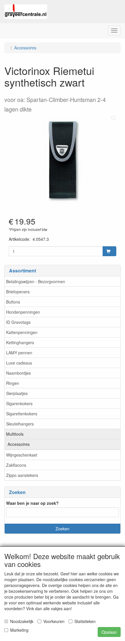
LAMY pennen (19, 352)
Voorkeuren (54, 621)
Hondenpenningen (23, 312)
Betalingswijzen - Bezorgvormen (35, 281)
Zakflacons (16, 465)
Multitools (15, 434)
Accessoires (19, 444)
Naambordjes (18, 373)
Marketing (19, 630)
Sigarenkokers (19, 403)
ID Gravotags (18, 322)
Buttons (13, 302)
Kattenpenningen (22, 332)
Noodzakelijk (21, 621)
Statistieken (85, 621)
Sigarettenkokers (21, 413)
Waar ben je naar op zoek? (32, 503)
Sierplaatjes (17, 393)
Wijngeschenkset (21, 455)
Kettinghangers (20, 342)
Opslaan (109, 632)
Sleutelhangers (20, 424)
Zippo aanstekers (22, 475)
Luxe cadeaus (19, 363)
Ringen (12, 383)
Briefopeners (18, 292)
